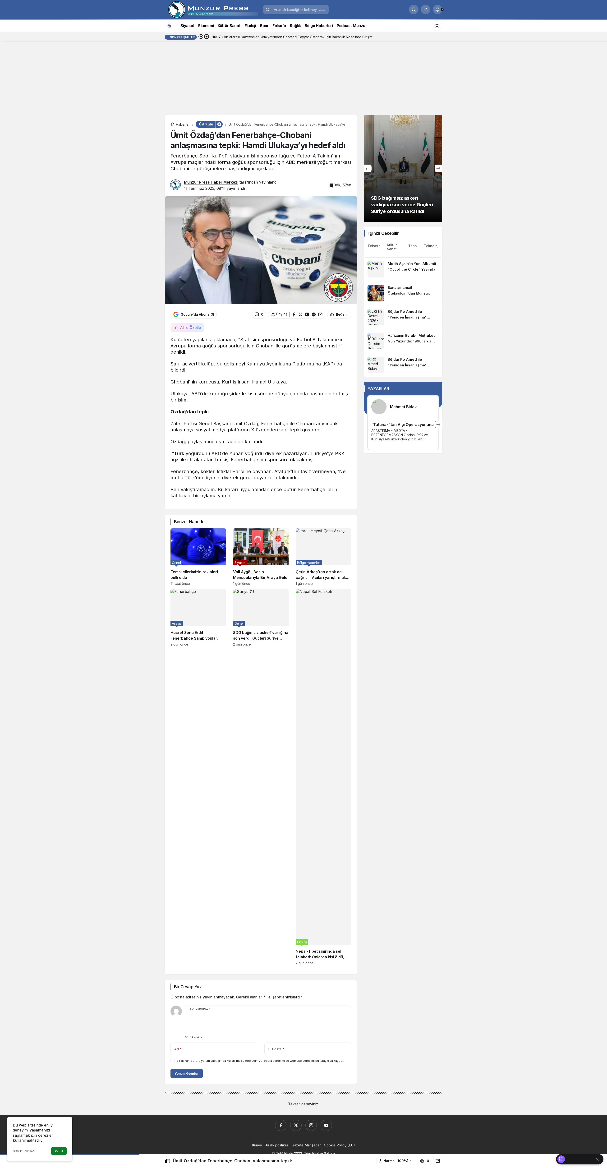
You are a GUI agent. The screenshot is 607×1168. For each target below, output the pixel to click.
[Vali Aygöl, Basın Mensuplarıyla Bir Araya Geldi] (261, 557)
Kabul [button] (59, 1151)
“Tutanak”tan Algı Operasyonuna (402, 424)
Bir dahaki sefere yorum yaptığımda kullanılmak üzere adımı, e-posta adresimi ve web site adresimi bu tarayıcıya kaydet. (260, 1060)
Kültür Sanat (392, 247)
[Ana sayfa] (169, 25)
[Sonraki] (206, 37)
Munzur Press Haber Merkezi (211, 182)
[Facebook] (280, 1125)
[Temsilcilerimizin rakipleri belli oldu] (198, 557)
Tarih (412, 246)
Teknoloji (431, 246)
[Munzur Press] (212, 9)
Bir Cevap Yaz (188, 986)
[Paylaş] (437, 1161)
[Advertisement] (303, 79)
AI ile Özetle (190, 327)
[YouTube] (326, 1125)
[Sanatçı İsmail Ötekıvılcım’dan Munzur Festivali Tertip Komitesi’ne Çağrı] (403, 293)
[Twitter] (296, 1125)
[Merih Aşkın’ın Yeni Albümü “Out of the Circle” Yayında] (403, 269)
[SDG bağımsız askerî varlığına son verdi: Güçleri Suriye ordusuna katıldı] (261, 777)
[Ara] (413, 9)
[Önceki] (201, 37)
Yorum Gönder (187, 1073)
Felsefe (374, 246)
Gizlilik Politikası (24, 1151)
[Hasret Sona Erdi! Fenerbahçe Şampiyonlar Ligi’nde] (198, 777)
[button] (425, 9)
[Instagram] (311, 1125)
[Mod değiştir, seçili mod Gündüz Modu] (437, 25)
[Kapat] (597, 1159)
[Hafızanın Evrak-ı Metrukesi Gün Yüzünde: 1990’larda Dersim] (403, 341)
